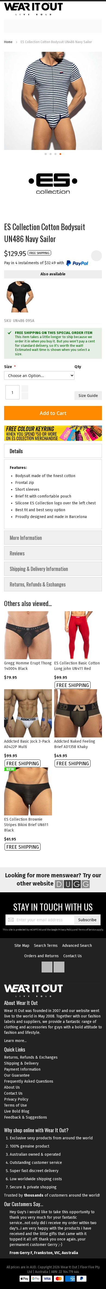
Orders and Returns (41, 956)
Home (8, 42)
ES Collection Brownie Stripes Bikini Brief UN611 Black (26, 825)
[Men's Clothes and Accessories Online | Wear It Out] (33, 9)
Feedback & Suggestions (25, 1117)
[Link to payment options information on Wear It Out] (53, 1279)
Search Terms (46, 945)
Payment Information (22, 1069)
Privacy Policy (65, 929)
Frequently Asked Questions (28, 1081)
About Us (12, 1087)
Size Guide (88, 395)
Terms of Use (15, 1105)
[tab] (53, 451)
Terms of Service (87, 929)
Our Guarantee (17, 1075)
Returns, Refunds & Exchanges (31, 1057)
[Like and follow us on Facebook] (48, 965)
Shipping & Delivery (21, 1063)
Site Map (21, 945)
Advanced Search (77, 945)
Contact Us (72, 956)
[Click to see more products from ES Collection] (53, 182)
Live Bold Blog (16, 1111)
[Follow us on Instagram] (59, 965)
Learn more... (15, 1040)
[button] (45, 154)
